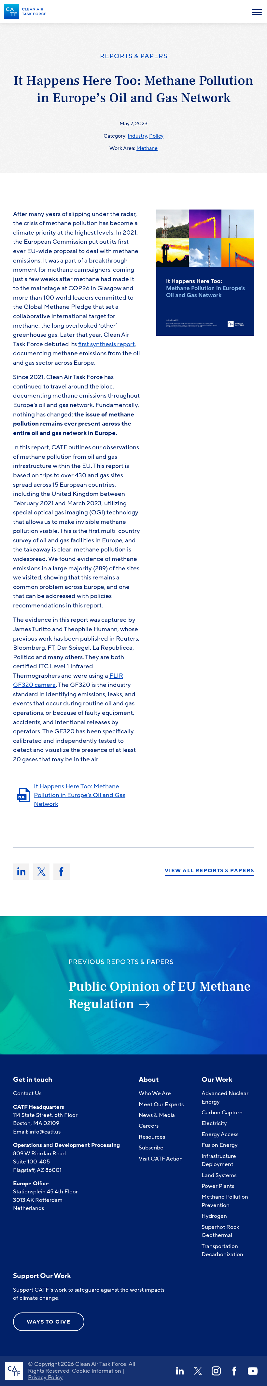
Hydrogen (214, 1216)
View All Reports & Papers (209, 871)
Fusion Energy (220, 1145)
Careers (149, 1126)
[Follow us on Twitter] (198, 1371)
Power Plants (218, 1186)
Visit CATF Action (161, 1158)
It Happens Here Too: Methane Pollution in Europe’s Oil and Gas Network (79, 795)
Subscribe (151, 1147)
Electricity (214, 1123)
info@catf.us (45, 1131)
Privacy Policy (45, 1377)
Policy (156, 136)
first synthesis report (106, 344)
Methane (147, 148)
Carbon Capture (222, 1112)
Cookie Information (96, 1371)
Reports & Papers (133, 56)
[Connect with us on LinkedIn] (180, 1371)
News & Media (157, 1115)
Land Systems (219, 1175)
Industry (137, 136)
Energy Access (220, 1134)
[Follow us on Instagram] (216, 1371)
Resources (152, 1137)
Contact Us (27, 1093)
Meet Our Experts (161, 1104)
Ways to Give (49, 1321)
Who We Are (155, 1093)
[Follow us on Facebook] (234, 1371)
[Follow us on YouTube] (252, 1371)
